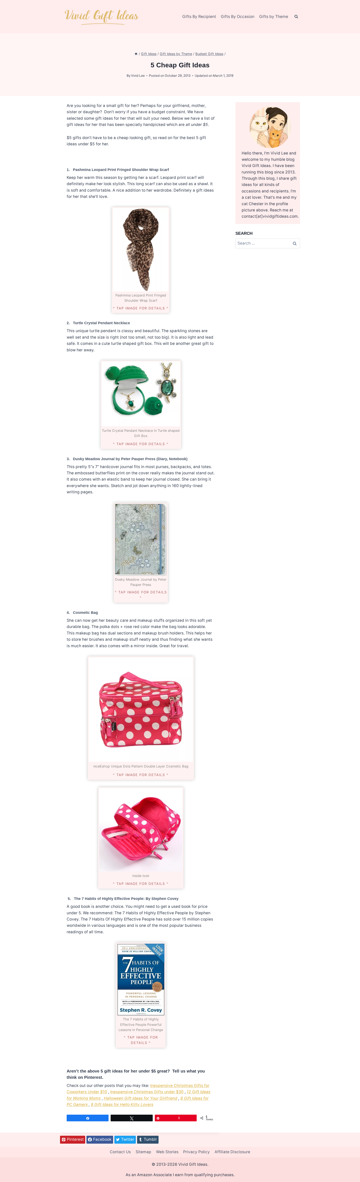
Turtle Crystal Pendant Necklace (101, 323)
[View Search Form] (296, 16)
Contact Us (120, 1151)
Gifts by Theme (273, 16)
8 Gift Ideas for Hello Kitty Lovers (122, 1104)
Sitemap (143, 1151)
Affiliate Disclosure (232, 1151)
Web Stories (167, 1151)
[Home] (136, 54)
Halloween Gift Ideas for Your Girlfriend (140, 1098)
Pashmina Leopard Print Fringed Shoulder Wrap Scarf (121, 170)
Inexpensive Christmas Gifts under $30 (147, 1091)
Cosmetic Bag (85, 612)
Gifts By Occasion (237, 16)
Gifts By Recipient (199, 16)
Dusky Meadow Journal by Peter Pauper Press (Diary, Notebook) (130, 459)
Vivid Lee (138, 76)
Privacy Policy (196, 1151)
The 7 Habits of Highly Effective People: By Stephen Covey (126, 899)
